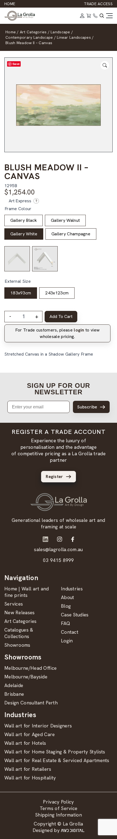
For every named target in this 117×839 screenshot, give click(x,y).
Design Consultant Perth (31, 703)
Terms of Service (59, 808)
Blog (66, 606)
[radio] (23, 220)
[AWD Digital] (72, 830)
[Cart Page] (89, 16)
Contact (69, 632)
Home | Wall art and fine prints (26, 592)
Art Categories (20, 621)
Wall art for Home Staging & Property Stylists (54, 752)
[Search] (102, 16)
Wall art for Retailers (27, 769)
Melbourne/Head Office (30, 668)
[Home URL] (58, 502)
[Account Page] (82, 16)
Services (13, 604)
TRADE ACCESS (98, 3)
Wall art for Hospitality (30, 778)
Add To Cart (61, 316)
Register (54, 476)
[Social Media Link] (45, 539)
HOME (9, 3)
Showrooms (17, 645)
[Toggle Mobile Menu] (109, 15)
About (67, 597)
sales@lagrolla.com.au (58, 549)
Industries (72, 589)
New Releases (19, 612)
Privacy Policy (58, 802)
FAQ (65, 623)
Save (16, 64)
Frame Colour (18, 209)
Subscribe (87, 407)
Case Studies (75, 615)
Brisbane (14, 694)
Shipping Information (58, 815)
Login (67, 641)
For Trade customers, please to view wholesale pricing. (57, 333)
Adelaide (13, 685)
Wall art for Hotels (25, 743)
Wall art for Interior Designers (38, 726)
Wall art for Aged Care (29, 734)
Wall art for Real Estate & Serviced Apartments (56, 760)
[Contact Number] (95, 16)
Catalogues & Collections (18, 633)
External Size (18, 281)
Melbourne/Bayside (25, 677)
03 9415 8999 (58, 560)
